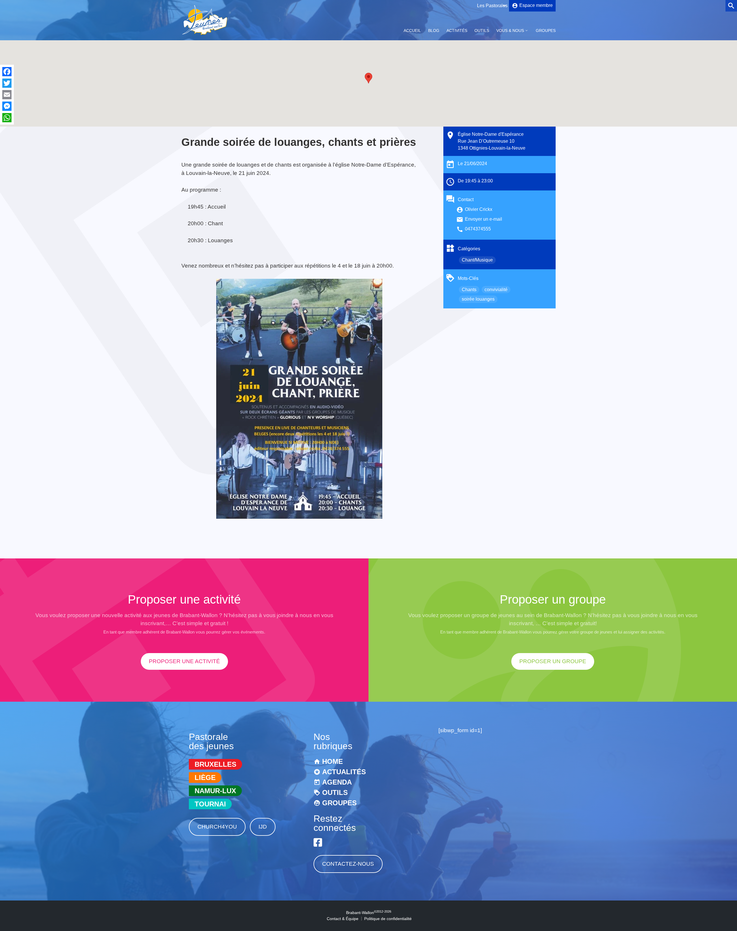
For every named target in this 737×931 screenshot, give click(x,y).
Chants (469, 289)
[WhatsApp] (7, 117)
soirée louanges (478, 299)
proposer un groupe (552, 661)
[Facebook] (7, 71)
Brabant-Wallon (368, 912)
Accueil (412, 30)
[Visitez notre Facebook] (318, 842)
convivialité (496, 289)
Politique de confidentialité (388, 918)
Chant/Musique (477, 259)
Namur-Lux (215, 791)
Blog (433, 30)
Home (332, 761)
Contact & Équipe (342, 918)
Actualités (344, 772)
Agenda (337, 782)
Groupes (546, 30)
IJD (263, 827)
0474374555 (478, 228)
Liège (205, 777)
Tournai (210, 804)
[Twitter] (7, 83)
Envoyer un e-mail (483, 219)
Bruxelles (215, 764)
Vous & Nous (510, 30)
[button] (368, 78)
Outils (481, 30)
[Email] (7, 94)
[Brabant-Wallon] (204, 36)
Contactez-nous (348, 864)
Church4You (217, 827)
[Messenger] (7, 106)
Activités (457, 30)
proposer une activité (184, 661)
